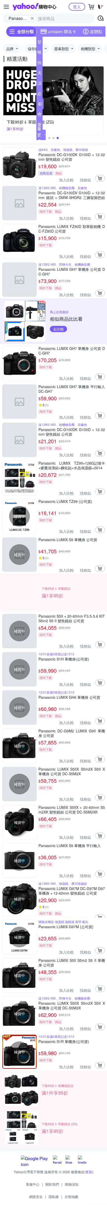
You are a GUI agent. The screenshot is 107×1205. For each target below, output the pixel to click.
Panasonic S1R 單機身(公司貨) (63, 1041)
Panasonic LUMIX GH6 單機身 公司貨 (69, 697)
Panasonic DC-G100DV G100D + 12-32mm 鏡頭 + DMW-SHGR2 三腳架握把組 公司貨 (71, 195)
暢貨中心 (39, 53)
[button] (49, 138)
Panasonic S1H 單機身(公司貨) (63, 659)
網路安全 (36, 1196)
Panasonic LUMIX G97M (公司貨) (65, 926)
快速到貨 (39, 63)
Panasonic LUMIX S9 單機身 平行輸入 (69, 845)
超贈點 (96, 31)
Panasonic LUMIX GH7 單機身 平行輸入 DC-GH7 (71, 389)
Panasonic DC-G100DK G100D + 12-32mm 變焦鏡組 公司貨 (71, 157)
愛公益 (39, 125)
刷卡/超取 (40, 105)
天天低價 (39, 74)
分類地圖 (71, 1196)
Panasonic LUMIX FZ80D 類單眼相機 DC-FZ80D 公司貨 (71, 228)
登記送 (39, 43)
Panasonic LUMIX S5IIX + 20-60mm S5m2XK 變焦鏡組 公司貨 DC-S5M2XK (71, 809)
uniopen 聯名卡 (62, 31)
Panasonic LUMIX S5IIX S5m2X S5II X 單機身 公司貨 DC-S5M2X (71, 771)
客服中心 (32, 1184)
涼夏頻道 (39, 84)
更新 (88, 1171)
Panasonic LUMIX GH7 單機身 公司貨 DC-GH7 (71, 271)
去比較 (58, 329)
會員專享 (39, 115)
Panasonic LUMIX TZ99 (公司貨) (65, 501)
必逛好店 (39, 94)
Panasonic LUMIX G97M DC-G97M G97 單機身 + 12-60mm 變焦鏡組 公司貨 (71, 890)
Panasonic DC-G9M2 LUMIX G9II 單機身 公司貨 (71, 733)
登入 (77, 6)
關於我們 (52, 1184)
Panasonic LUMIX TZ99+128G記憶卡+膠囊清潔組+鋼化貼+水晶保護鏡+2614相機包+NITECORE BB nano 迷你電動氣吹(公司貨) (71, 465)
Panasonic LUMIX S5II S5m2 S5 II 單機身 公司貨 (71, 962)
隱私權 (54, 1196)
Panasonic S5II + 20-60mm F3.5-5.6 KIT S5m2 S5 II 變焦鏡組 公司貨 (71, 618)
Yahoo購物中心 (34, 6)
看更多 (39, 135)
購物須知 (71, 1184)
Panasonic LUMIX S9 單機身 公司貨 (67, 539)
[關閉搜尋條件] (32, 18)
